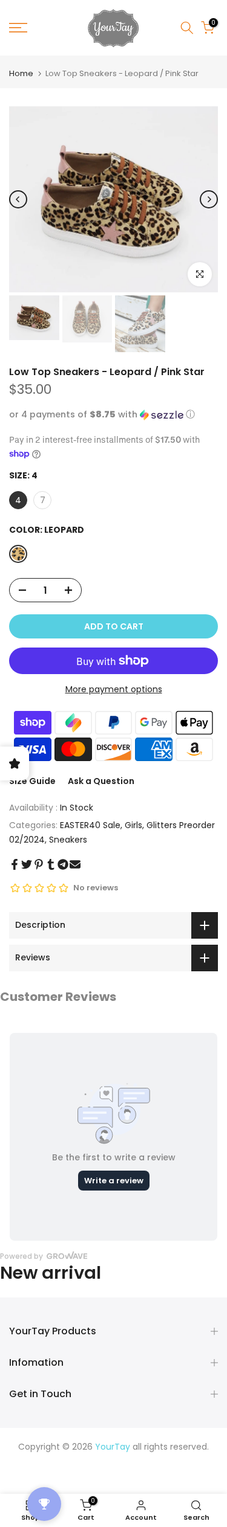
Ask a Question (101, 781)
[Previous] (18, 199)
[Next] (209, 199)
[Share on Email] (75, 864)
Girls (133, 825)
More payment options (113, 689)
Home (21, 73)
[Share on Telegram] (63, 864)
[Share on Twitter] (26, 864)
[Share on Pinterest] (38, 864)
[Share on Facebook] (14, 864)
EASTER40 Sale (90, 825)
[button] (113, 414)
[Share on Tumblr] (50, 864)
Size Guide (32, 781)
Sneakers (68, 840)
